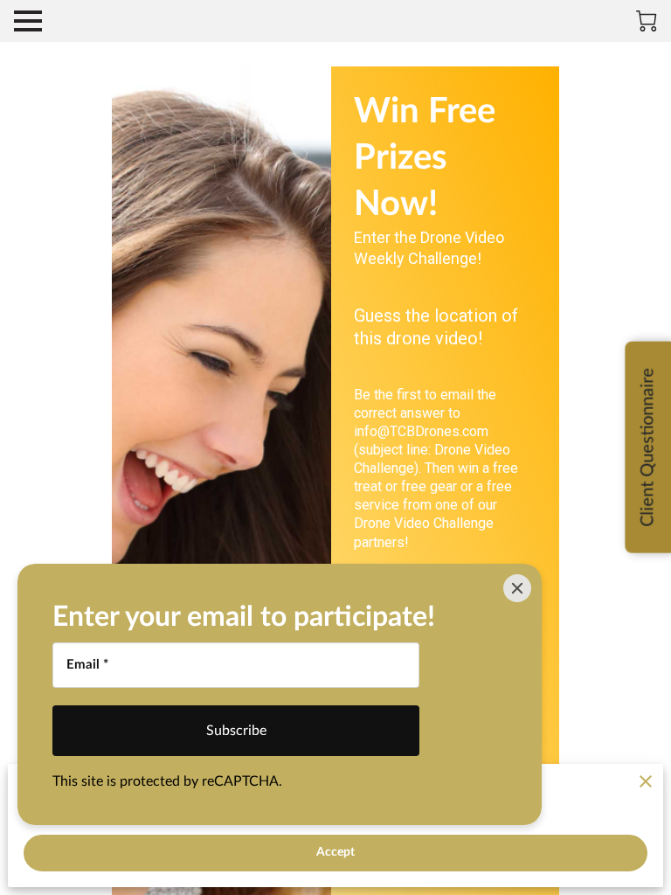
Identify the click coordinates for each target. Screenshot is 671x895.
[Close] (517, 588)
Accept (336, 852)
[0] (646, 20)
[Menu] (28, 21)
